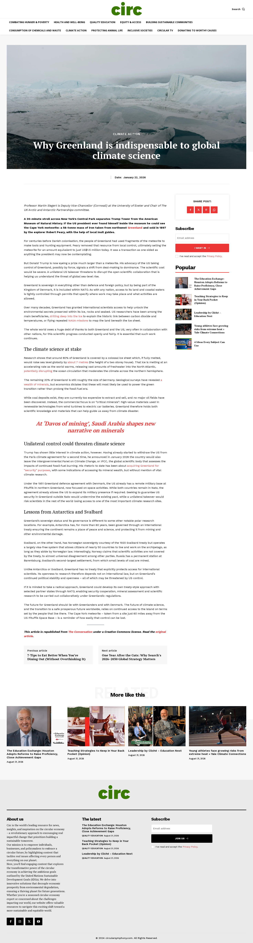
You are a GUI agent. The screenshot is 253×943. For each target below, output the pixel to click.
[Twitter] (198, 209)
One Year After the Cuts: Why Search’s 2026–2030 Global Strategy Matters (131, 657)
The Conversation (80, 631)
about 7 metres (78, 362)
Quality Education (92, 835)
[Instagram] (20, 921)
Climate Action (126, 134)
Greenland (135, 227)
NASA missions (78, 320)
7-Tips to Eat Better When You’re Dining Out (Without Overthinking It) (56, 657)
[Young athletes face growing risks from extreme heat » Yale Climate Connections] (183, 329)
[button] (239, 9)
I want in (200, 248)
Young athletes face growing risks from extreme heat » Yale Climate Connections (211, 329)
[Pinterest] (206, 209)
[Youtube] (38, 921)
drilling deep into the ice (66, 316)
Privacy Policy (214, 256)
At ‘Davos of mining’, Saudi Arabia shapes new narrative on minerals (95, 427)
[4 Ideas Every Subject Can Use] (183, 343)
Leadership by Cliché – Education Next (207, 314)
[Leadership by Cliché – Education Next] (183, 314)
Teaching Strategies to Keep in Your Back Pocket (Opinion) (211, 300)
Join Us (180, 838)
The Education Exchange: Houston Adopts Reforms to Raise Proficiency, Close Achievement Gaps (210, 283)
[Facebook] (190, 209)
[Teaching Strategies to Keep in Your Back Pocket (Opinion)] (183, 299)
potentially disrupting (38, 371)
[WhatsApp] (214, 209)
